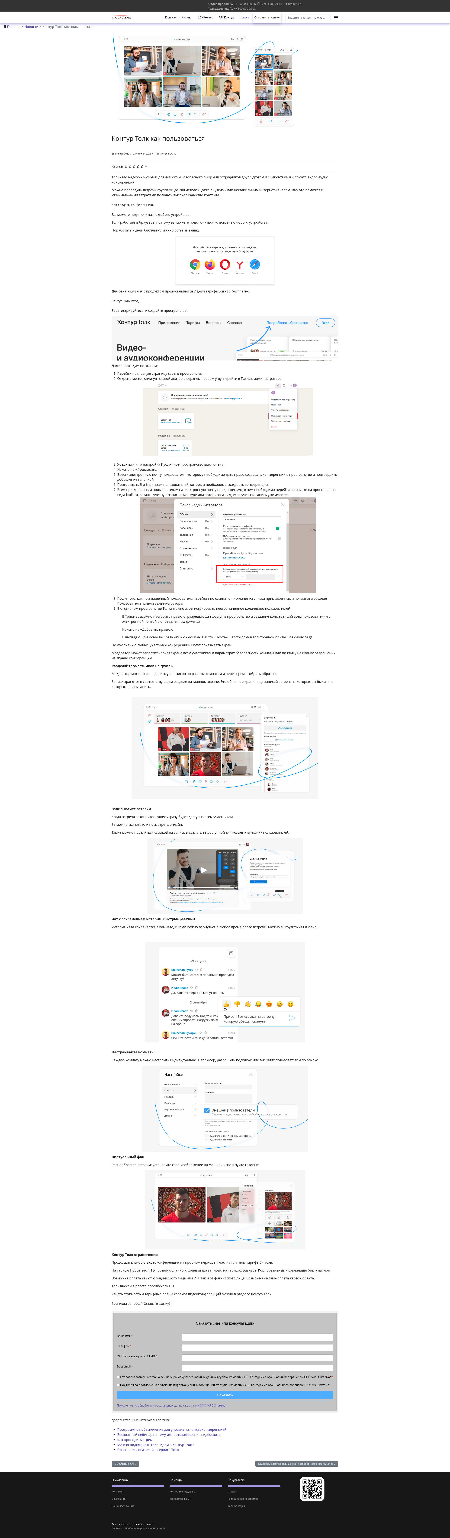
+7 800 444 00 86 (245, 4)
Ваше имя (125, 1336)
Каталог (187, 17)
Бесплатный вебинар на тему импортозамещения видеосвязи (169, 1434)
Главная (170, 17)
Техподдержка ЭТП (181, 1498)
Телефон (124, 1346)
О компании (119, 1498)
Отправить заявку (267, 17)
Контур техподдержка (183, 1491)
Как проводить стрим (135, 1439)
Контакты (117, 1491)
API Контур (226, 17)
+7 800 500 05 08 (245, 9)
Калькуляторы (236, 1506)
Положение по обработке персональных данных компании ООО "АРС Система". (172, 1405)
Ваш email (125, 1366)
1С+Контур (205, 17)
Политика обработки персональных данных (138, 1528)
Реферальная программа (243, 1498)
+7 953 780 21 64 (271, 4)
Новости (244, 17)
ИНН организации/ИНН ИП (137, 1356)
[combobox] (307, 17)
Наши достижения (123, 1506)
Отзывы (232, 1491)
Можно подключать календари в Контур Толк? (155, 1444)
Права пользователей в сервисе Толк (148, 1449)
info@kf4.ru (295, 4)
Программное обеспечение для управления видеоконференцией (171, 1429)
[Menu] (336, 17)
